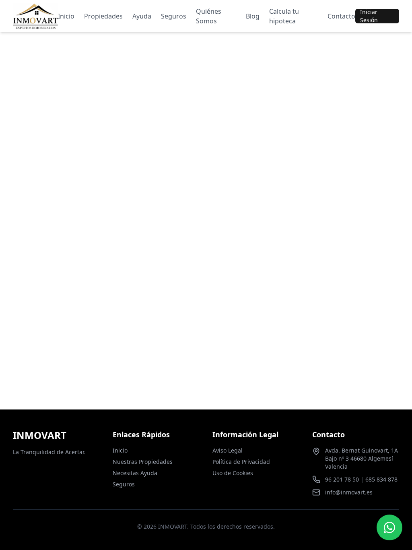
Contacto (341, 16)
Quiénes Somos (208, 16)
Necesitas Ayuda (135, 473)
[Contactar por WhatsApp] (389, 527)
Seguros (173, 16)
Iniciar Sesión (369, 16)
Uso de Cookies (232, 473)
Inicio (66, 16)
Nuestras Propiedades (143, 461)
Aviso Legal (227, 450)
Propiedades (103, 16)
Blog (253, 16)
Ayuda (141, 16)
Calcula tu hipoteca (284, 16)
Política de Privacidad (241, 461)
